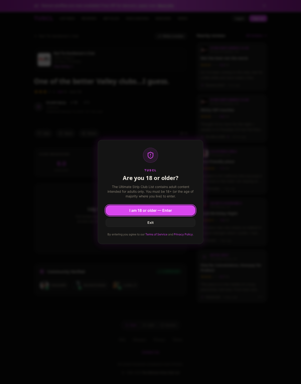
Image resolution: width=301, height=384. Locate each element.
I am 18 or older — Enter (150, 210)
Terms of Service (156, 234)
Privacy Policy (183, 234)
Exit (150, 223)
